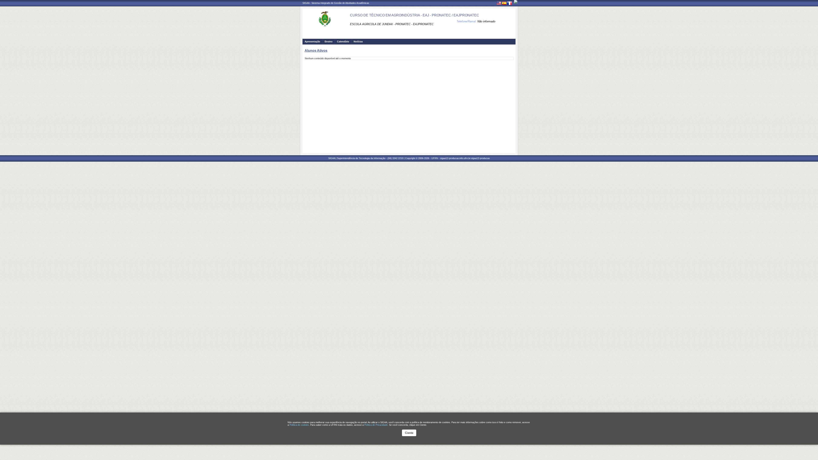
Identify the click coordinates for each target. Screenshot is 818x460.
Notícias (358, 41)
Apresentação (312, 41)
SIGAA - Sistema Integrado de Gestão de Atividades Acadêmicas (335, 3)
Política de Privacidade (376, 425)
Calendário (343, 41)
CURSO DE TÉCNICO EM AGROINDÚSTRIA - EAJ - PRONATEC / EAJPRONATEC (414, 15)
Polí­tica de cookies (299, 425)
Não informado (486, 21)
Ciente (409, 432)
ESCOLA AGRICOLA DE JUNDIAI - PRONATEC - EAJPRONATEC (391, 24)
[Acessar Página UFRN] (515, 1)
